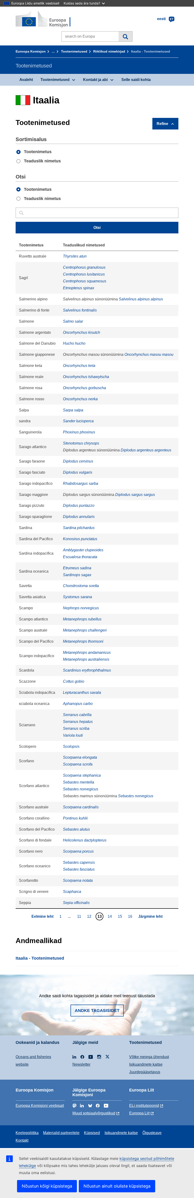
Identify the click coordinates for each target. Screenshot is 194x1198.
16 (130, 916)
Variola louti (73, 735)
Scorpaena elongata (80, 757)
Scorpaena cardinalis (81, 807)
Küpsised (92, 1133)
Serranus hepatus (78, 722)
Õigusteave (152, 1133)
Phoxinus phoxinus (79, 432)
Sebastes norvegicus (80, 789)
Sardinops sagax (77, 575)
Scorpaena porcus (78, 851)
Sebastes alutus (76, 829)
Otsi (125, 36)
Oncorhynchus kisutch (81, 332)
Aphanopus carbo (78, 704)
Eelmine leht (42, 916)
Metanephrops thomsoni (83, 641)
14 (110, 916)
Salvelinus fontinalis (80, 310)
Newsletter (81, 1064)
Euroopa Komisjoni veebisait (40, 1106)
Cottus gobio (73, 681)
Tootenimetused (74, 51)
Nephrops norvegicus (81, 608)
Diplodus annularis (79, 517)
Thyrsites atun (75, 256)
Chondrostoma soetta (81, 586)
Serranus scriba (76, 728)
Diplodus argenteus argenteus (146, 450)
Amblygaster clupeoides (83, 550)
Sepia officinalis (76, 903)
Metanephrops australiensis (86, 659)
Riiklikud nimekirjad (109, 51)
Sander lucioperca (78, 421)
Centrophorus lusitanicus (84, 274)
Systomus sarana (77, 597)
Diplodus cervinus (78, 461)
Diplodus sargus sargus (135, 495)
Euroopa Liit (139, 1113)
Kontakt (22, 1140)
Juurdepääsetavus (144, 1072)
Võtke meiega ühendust (149, 1057)
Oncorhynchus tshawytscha (86, 377)
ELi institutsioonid (144, 1106)
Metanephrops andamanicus (87, 652)
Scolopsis (71, 746)
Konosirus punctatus (80, 539)
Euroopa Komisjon (31, 51)
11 (79, 916)
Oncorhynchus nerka (80, 399)
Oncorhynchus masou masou (148, 354)
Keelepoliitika (27, 1133)
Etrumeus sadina (77, 568)
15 (120, 916)
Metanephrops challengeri (85, 630)
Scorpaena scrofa (78, 764)
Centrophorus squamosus (84, 281)
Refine (162, 124)
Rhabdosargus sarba (80, 483)
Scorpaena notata (78, 880)
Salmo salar (73, 321)
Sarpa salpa (73, 410)
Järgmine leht (150, 916)
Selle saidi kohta (136, 80)
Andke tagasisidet (97, 1010)
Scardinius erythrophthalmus (87, 670)
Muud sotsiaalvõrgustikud (93, 1113)
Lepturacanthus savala (82, 692)
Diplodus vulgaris (77, 472)
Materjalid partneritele (61, 1133)
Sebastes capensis (79, 862)
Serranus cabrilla (77, 715)
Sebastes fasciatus (79, 869)
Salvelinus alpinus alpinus (141, 299)
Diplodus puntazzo (78, 505)
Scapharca (72, 892)
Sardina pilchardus (79, 528)
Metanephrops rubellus (82, 619)
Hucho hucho (74, 343)
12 (90, 916)
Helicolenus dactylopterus (84, 840)
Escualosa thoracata (80, 557)
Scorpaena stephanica (82, 775)
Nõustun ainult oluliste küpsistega (117, 1186)
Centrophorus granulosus (84, 267)
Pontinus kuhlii (75, 818)
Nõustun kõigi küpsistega (47, 1186)
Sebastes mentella (78, 782)
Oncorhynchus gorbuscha (84, 388)
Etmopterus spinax (78, 288)
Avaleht (26, 80)
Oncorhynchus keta (79, 366)
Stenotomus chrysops (81, 443)
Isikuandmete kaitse (146, 1064)
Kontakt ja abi (95, 80)
